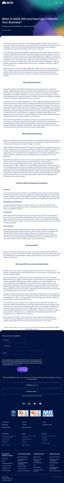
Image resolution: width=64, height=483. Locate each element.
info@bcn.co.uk (31, 385)
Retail (3, 461)
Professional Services (7, 463)
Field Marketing (6, 468)
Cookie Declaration (7, 480)
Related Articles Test (23, 457)
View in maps (6, 445)
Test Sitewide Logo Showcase (22, 460)
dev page (52, 465)
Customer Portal (47, 424)
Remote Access (26, 427)
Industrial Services (6, 465)
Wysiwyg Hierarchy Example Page (54, 468)
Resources (5, 424)
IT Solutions (5, 422)
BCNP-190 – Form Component (38, 460)
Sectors (24, 422)
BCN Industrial (37, 467)
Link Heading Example (24, 454)
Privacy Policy (5, 476)
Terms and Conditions (7, 478)
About (44, 422)
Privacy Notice (17, 365)
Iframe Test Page (22, 466)
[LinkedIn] (29, 403)
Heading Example (54, 462)
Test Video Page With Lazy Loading (23, 463)
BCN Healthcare (38, 462)
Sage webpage (25, 327)
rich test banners (22, 468)
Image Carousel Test (55, 457)
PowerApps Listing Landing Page (54, 460)
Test (35, 465)
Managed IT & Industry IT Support (7, 454)
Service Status (6, 427)
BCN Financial (37, 457)
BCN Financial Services (55, 470)
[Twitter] (34, 403)
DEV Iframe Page (6, 470)
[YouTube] (40, 403)
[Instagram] (23, 403)
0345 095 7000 (31, 391)
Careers (24, 424)
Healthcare (5, 458)
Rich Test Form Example (23, 470)
